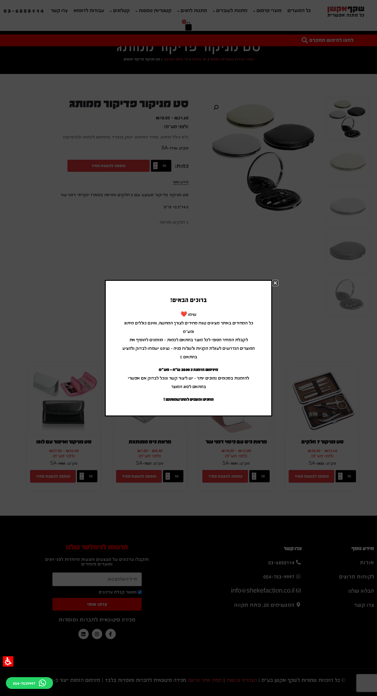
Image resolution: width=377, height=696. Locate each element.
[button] (8, 661)
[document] (188, 348)
